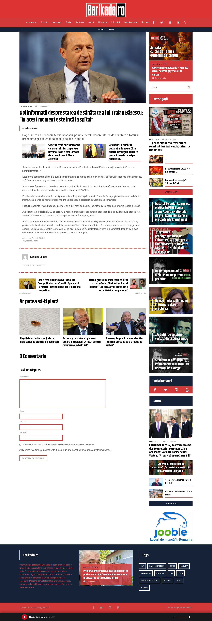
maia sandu (146, 573)
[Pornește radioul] (24, 617)
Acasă (111, 29)
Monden (145, 22)
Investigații (56, 22)
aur (142, 566)
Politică (44, 22)
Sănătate (80, 22)
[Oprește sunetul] (174, 617)
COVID (172, 566)
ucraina (144, 588)
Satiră (91, 22)
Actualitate (31, 22)
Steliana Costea (31, 128)
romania (167, 580)
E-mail (22, 422)
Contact (101, 29)
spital (36, 241)
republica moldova (149, 580)
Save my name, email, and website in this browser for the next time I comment (59, 445)
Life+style (102, 22)
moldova (160, 573)
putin (180, 573)
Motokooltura (130, 22)
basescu (29, 241)
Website (22, 432)
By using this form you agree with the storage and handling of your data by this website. (66, 450)
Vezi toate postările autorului (33, 265)
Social (68, 22)
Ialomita (184, 566)
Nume (22, 411)
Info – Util (115, 22)
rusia (179, 580)
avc (23, 241)
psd (171, 573)
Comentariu (24, 377)
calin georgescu (157, 566)
